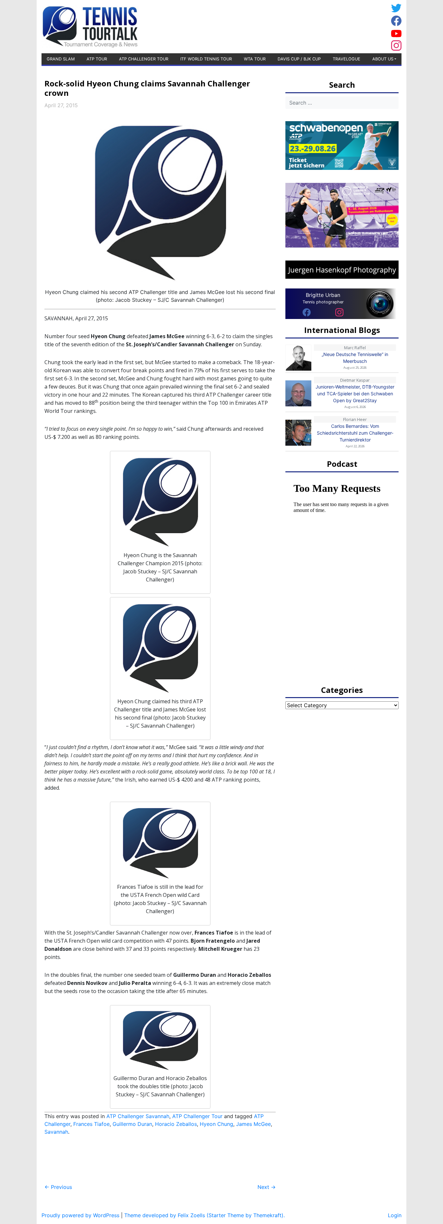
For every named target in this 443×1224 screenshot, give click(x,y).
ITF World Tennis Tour (206, 59)
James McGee (253, 1124)
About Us (382, 59)
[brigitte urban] (307, 312)
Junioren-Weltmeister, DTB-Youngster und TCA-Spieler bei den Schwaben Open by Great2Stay (355, 393)
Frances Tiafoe (91, 1124)
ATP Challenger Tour (143, 59)
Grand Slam (61, 59)
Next (266, 1187)
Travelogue (346, 59)
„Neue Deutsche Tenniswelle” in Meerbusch (355, 357)
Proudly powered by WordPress (80, 1215)
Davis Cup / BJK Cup (299, 59)
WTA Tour (255, 59)
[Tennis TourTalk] (90, 26)
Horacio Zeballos (176, 1124)
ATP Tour (97, 59)
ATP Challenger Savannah (137, 1116)
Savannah (56, 1131)
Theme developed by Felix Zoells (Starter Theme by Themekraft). (204, 1215)
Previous (58, 1187)
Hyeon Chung (216, 1124)
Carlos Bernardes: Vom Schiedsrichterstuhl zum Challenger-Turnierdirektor (355, 432)
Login (394, 1215)
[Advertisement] (337, 25)
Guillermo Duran (132, 1124)
